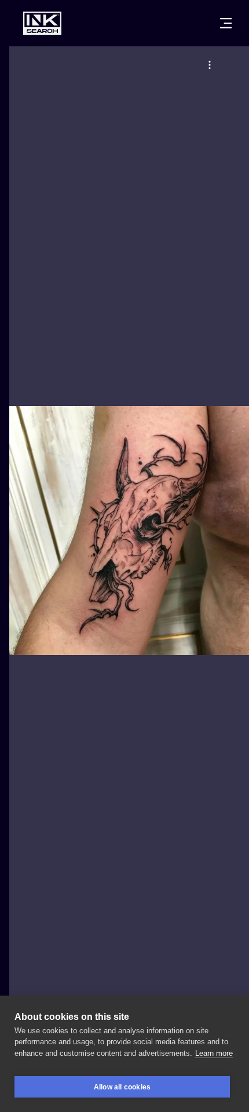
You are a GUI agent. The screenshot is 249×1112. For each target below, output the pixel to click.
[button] (210, 65)
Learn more (214, 1053)
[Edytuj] (210, 65)
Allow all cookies (122, 1087)
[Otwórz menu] (226, 23)
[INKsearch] (42, 23)
